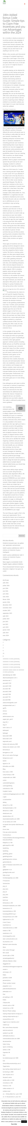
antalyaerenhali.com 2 (9, 705)
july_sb (5, 892)
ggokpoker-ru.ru (7, 869)
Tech (4, 1055)
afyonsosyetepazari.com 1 (10, 678)
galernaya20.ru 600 (8, 845)
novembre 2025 (7, 608)
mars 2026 (6, 596)
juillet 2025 (6, 619)
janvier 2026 (6, 602)
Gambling (5, 851)
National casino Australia (10, 944)
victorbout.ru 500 (8, 1083)
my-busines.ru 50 (8, 942)
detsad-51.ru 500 (7, 805)
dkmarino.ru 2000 (8, 810)
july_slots (5, 894)
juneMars (5, 897)
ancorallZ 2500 (7, 691)
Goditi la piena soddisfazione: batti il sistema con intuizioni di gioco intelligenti (13, 550)
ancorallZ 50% (7, 694)
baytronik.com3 (7, 741)
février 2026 (6, 599)
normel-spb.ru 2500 (8, 955)
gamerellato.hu (7, 862)
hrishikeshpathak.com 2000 (10, 878)
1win (6, 178)
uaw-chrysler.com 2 (8, 1074)
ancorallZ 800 (6, 700)
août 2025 (5, 616)
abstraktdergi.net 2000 (9, 675)
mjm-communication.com (10, 939)
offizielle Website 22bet (9, 961)
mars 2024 (6, 635)
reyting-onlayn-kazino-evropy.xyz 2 (13, 1014)
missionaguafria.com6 (9, 936)
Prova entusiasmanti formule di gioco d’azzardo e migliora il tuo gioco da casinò (13, 569)
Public (4, 1000)
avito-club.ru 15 (7, 727)
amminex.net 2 (7, 680)
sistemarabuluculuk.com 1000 (11, 1038)
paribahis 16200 (7, 978)
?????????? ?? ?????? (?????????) (11, 659)
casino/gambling (7, 786)
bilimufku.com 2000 (8, 766)
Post (4, 994)
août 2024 (5, 632)
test (4, 1061)
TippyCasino (6, 1066)
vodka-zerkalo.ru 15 (8, 1088)
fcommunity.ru (7, 835)
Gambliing (6, 848)
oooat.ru (5, 969)
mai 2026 (5, 591)
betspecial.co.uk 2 (8, 758)
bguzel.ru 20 (6, 763)
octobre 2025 (6, 610)
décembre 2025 (7, 605)
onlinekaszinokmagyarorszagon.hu (12, 966)
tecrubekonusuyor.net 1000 (10, 1058)
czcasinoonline (7, 799)
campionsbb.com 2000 (9, 777)
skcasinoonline (7, 1041)
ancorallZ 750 (6, 697)
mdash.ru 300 (6, 930)
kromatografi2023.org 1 (9, 914)
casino (4, 780)
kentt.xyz (5, 900)
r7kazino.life (6, 1002)
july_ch (5, 886)
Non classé (6, 953)
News (4, 947)
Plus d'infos (14, 1124)
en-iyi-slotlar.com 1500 (9, 822)
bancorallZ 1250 (7, 738)
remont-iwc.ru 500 (8, 1008)
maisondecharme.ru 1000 (10, 928)
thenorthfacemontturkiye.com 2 (12, 1063)
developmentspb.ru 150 (9, 808)
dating (4, 802)
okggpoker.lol (6, 964)
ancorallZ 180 (6, 689)
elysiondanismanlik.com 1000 (11, 819)
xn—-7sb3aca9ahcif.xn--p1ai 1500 (12, 1094)
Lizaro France (6, 922)
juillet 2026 (6, 585)
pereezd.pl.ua (6, 980)
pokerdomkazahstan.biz (9, 989)
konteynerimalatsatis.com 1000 (12, 905)
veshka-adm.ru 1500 (8, 1080)
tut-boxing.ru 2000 (8, 1072)
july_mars (5, 889)
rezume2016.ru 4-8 (8, 1019)
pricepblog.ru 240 (8, 997)
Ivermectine (6, 883)
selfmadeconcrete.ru (8, 1036)
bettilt (4, 761)
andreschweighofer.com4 (10, 702)
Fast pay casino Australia (10, 832)
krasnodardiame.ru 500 (9, 911)
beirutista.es (6, 750)
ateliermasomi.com (8, 716)
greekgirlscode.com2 (9, 872)
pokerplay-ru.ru (7, 991)
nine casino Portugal (8, 950)
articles (5, 714)
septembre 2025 (7, 613)
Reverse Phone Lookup (9, 1011)
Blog (4, 769)
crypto (4, 797)
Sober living (6, 1044)
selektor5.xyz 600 (8, 1033)
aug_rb (5, 725)
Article (5, 711)
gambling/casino (7, 856)
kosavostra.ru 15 (7, 908)
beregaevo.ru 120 (8, 752)
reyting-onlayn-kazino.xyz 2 (10, 1016)
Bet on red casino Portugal (10, 755)
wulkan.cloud (6, 1091)
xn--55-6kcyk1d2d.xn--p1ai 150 (12, 1097)
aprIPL (4, 708)
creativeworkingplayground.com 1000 (13, 794)
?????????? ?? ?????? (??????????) (11, 664)
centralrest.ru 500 (8, 788)
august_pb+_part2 (8, 719)
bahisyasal (6, 730)
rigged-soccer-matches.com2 (11, 1022)
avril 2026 (5, 594)
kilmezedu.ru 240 (8, 903)
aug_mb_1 (5, 722)
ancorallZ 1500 (7, 686)
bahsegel (5, 733)
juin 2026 (5, 588)
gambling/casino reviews (10, 859)
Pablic (4, 975)
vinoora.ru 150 (7, 1086)
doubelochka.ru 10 (8, 816)
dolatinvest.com (7, 813)
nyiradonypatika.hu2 (8, 958)
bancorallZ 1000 (7, 736)
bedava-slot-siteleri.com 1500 (11, 747)
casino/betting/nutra (8, 783)
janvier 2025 (6, 630)
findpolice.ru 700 (7, 842)
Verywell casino (7, 1077)
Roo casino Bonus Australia (10, 1027)
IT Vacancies (6, 881)
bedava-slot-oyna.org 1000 (10, 744)
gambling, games (7, 854)
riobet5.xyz (6, 1025)
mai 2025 (5, 624)
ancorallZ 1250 (7, 683)
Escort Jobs (6, 829)
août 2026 (5, 583)
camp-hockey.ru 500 (8, 774)
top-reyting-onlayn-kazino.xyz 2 (12, 1069)
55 (3, 653)
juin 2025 (5, 621)
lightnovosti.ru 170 (8, 919)
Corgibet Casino (7, 791)
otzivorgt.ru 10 (7, 972)
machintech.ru (7, 925)
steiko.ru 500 (6, 1050)
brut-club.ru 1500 (8, 772)
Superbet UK (6, 1052)
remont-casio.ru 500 (8, 1005)
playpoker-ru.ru (7, 986)
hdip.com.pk (6, 875)
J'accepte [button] (24, 1121)
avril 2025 (5, 627)
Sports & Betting (8, 1047)
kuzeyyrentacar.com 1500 (10, 917)
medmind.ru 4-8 (7, 933)
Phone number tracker (9, 983)
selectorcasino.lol (8, 1030)
